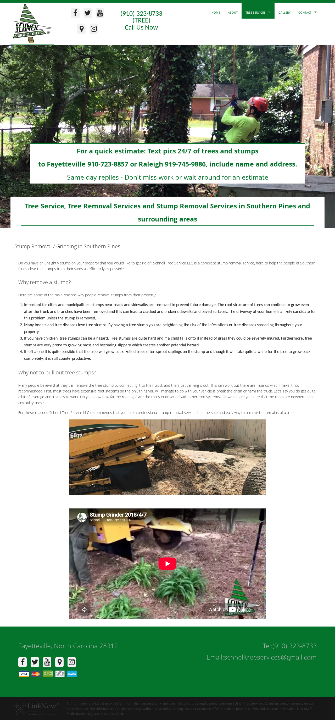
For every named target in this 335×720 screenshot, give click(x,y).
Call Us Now (141, 27)
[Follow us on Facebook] (76, 14)
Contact (304, 12)
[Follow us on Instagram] (95, 30)
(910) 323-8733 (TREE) (141, 17)
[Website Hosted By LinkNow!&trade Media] (36, 707)
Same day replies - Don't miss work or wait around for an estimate (167, 163)
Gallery (284, 12)
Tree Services (255, 12)
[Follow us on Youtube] (101, 14)
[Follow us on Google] (82, 30)
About (233, 12)
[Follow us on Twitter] (89, 14)
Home (215, 12)
